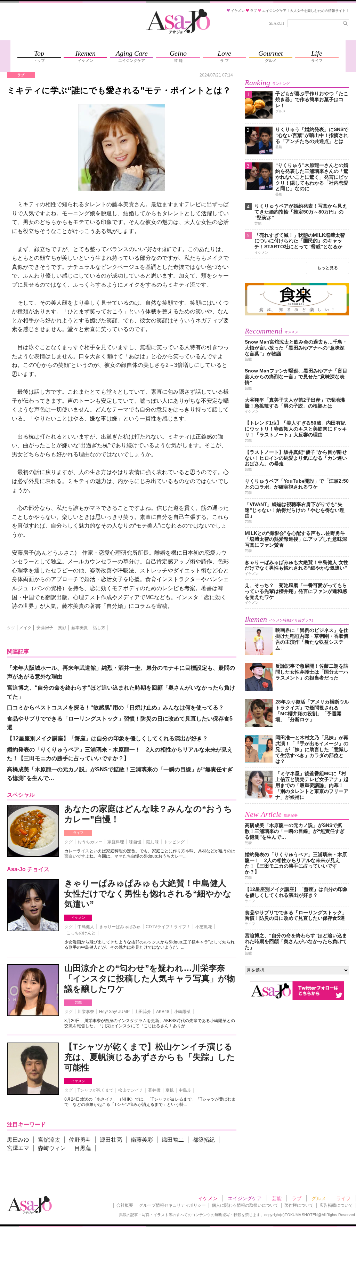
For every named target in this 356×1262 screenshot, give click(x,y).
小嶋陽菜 (182, 1011)
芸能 (78, 1002)
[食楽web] (297, 314)
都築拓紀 (204, 1140)
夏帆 (169, 1090)
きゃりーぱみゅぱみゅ (120, 926)
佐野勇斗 (80, 1140)
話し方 (99, 627)
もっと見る (327, 267)
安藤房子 (45, 627)
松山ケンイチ (130, 1090)
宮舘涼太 (49, 1140)
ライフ (78, 833)
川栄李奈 (86, 1011)
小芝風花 (203, 926)
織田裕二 (173, 1140)
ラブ (296, 1198)
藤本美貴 (79, 627)
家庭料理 (115, 841)
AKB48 (162, 1011)
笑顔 (62, 627)
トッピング (174, 841)
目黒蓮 (82, 1148)
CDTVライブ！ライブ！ (168, 926)
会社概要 (124, 1205)
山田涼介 (143, 1011)
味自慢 (135, 841)
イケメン (78, 917)
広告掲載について (336, 1205)
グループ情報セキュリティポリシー (172, 1205)
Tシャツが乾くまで (95, 1090)
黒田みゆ (18, 1140)
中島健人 (86, 926)
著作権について (299, 1205)
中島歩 (185, 1090)
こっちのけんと (81, 933)
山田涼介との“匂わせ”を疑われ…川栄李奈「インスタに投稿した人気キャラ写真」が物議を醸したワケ (149, 978)
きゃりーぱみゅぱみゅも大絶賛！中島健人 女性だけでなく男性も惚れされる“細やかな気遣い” (148, 893)
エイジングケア (245, 1198)
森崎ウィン (52, 1148)
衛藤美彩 (142, 1140)
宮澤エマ (18, 1148)
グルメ (319, 1198)
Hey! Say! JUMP (114, 1011)
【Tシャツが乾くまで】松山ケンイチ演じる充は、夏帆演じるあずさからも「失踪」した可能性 (149, 1057)
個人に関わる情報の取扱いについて (245, 1205)
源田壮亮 (111, 1140)
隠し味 (152, 841)
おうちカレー (90, 841)
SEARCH (276, 23)
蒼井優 (154, 1090)
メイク (25, 627)
